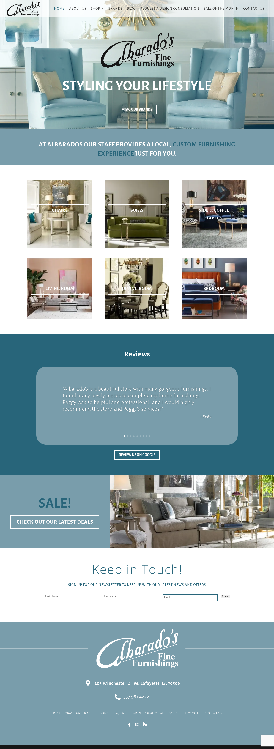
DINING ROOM (137, 288)
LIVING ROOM (59, 288)
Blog (131, 8)
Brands (115, 8)
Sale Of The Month (221, 8)
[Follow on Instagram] (137, 725)
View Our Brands (137, 109)
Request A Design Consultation (169, 8)
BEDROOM (214, 288)
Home (59, 8)
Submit (225, 596)
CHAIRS (60, 210)
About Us (77, 8)
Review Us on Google (137, 455)
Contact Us (253, 8)
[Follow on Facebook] (129, 725)
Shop (95, 8)
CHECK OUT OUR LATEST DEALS (55, 522)
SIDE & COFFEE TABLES (214, 214)
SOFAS (137, 210)
